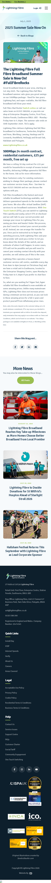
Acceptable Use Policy (14, 688)
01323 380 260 (11, 615)
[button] (46, 8)
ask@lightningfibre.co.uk (15, 610)
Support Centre (11, 734)
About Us (9, 661)
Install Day (9, 641)
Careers (8, 666)
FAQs (7, 739)
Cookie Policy (10, 698)
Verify (7, 656)
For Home (6, 2)
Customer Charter (12, 744)
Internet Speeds (12, 651)
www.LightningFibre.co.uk (15, 145)
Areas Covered (11, 671)
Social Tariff (10, 749)
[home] (13, 8)
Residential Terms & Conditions (18, 703)
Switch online (29, 108)
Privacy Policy (11, 693)
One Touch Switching (14, 759)
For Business (20, 2)
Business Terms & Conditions (17, 708)
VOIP (7, 646)
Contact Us (10, 724)
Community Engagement (15, 754)
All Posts (25, 380)
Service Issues (11, 729)
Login (37, 8)
